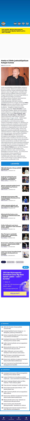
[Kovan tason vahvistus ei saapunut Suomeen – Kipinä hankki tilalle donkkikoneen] (25, 245)
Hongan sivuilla (14, 118)
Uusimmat (6, 323)
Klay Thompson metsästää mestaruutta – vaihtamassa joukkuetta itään (9, 235)
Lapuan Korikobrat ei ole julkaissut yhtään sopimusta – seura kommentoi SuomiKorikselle (16, 377)
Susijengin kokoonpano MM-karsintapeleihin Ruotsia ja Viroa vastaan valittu (10, 198)
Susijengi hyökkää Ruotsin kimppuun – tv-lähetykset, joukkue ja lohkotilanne (9, 178)
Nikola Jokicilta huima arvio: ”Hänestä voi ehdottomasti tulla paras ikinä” (10, 215)
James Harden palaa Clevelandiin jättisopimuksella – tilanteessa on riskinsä (15, 404)
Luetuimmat (6, 369)
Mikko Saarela (4, 170)
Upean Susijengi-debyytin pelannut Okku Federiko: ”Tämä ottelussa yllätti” (14, 381)
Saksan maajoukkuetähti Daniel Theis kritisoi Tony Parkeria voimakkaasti (10, 187)
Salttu (2, 65)
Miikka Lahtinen (5, 180)
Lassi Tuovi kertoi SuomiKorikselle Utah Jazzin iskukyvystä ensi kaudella (11, 253)
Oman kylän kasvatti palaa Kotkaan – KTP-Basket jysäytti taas (15, 388)
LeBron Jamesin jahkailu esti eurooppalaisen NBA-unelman (10, 206)
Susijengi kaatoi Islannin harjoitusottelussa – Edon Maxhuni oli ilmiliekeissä (15, 408)
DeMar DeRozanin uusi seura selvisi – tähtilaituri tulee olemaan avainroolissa (11, 226)
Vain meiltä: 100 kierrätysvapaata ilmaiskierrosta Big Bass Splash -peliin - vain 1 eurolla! (14, 31)
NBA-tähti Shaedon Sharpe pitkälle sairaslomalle (11, 168)
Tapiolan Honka (19, 262)
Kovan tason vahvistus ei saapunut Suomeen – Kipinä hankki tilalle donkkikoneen (11, 244)
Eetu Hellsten (4, 229)
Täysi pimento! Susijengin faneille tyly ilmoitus (16, 385)
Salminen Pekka (10, 262)
